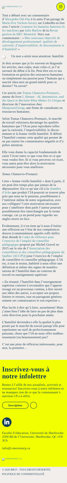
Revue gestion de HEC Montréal (30, 32)
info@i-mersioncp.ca (16, 448)
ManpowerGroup (13, 108)
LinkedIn (7, 422)
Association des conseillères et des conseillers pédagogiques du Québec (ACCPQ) (33, 252)
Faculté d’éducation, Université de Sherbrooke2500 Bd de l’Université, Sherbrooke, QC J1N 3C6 (33, 436)
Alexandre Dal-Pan (17, 19)
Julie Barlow (33, 30)
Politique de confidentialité (23, 474)
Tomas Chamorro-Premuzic (40, 93)
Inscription (15, 405)
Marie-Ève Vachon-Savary (19, 23)
